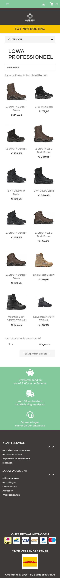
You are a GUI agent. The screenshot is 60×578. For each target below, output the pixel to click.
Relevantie (30, 68)
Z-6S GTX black (44, 107)
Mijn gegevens (10, 478)
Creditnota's (9, 487)
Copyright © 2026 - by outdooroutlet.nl (30, 575)
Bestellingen (9, 482)
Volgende (46, 345)
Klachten (7, 463)
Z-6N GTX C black (16, 233)
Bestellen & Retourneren (16, 450)
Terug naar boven (37, 354)
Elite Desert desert (43, 275)
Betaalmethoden (12, 454)
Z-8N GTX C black (44, 191)
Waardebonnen (11, 495)
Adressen (7, 491)
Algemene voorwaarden (16, 459)
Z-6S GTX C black (16, 149)
